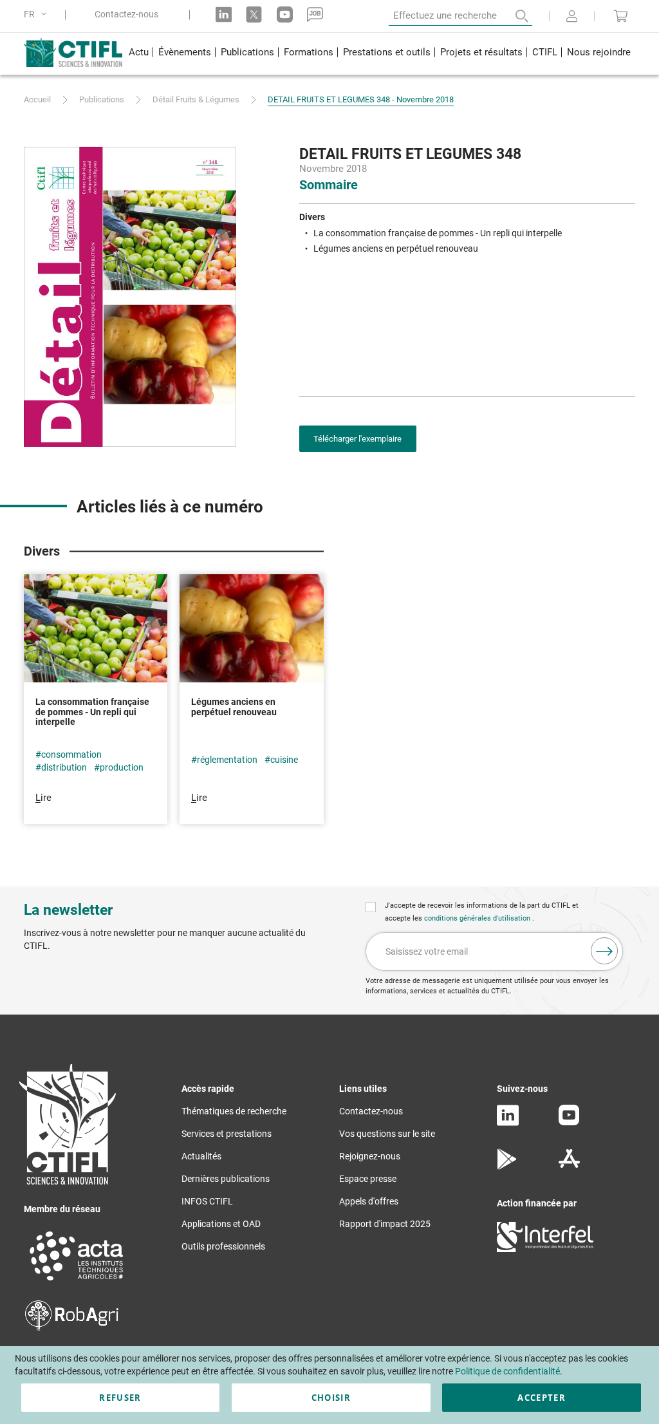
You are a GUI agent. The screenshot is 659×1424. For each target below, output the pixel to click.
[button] (37, 14)
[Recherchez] (512, 16)
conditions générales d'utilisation (478, 918)
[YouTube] (569, 1122)
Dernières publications (225, 1179)
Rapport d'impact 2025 (385, 1224)
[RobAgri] (72, 1327)
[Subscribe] (604, 950)
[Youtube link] (285, 14)
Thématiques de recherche (233, 1111)
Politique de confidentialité (507, 1371)
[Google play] (507, 1166)
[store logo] (74, 52)
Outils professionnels (223, 1246)
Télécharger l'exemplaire (357, 439)
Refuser (120, 1397)
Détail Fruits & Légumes (196, 99)
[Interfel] (545, 1249)
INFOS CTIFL (207, 1201)
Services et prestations (226, 1134)
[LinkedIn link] (224, 14)
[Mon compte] (571, 17)
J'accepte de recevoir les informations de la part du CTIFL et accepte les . (482, 912)
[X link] (254, 14)
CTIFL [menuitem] (544, 52)
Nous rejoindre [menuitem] (599, 52)
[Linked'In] (508, 1123)
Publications (101, 99)
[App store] (569, 1166)
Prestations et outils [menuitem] (387, 52)
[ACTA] (76, 1282)
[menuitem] (138, 54)
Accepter (541, 1397)
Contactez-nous (126, 14)
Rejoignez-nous (369, 1156)
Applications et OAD (221, 1224)
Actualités (201, 1156)
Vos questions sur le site (387, 1134)
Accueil (37, 99)
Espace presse (367, 1179)
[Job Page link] (315, 14)
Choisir (331, 1397)
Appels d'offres (368, 1201)
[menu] (379, 54)
